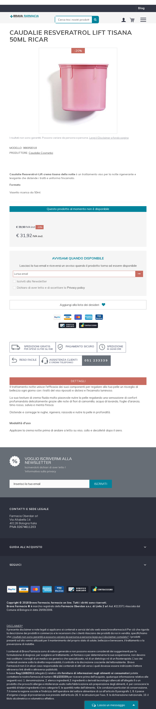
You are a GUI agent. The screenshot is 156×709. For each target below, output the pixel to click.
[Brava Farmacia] (25, 16)
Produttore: (19, 153)
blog (141, 8)
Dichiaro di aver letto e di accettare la (42, 287)
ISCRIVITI (100, 484)
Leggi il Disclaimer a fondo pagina (109, 137)
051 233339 (96, 360)
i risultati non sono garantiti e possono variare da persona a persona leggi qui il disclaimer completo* (70, 636)
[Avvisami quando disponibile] (139, 274)
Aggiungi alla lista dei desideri (79, 305)
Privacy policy (76, 287)
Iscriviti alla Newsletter (32, 281)
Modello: (16, 148)
